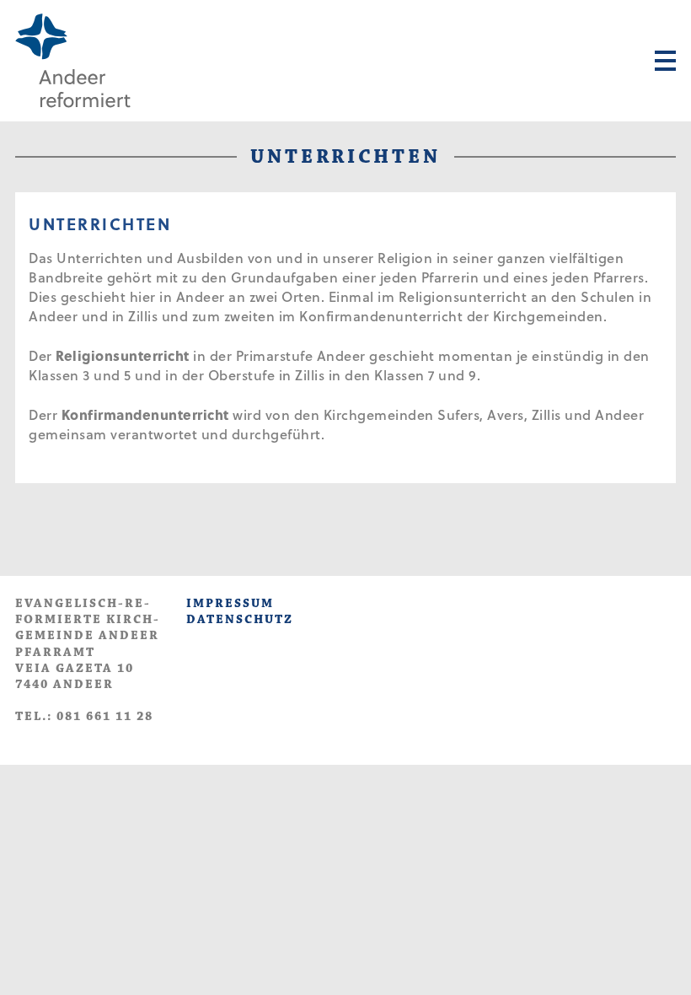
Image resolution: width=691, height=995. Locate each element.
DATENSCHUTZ (239, 619)
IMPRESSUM (230, 603)
